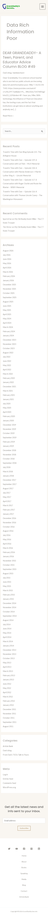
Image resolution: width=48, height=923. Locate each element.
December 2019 (9, 425)
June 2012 (7, 684)
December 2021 (9, 386)
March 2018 (8, 471)
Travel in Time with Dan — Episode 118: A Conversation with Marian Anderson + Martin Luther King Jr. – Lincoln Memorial (22, 172)
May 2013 (7, 663)
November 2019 (9, 429)
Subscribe (24, 828)
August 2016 (8, 531)
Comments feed (9, 783)
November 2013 (9, 654)
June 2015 (7, 582)
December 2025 (9, 284)
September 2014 (9, 616)
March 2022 (8, 374)
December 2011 (9, 709)
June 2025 (7, 306)
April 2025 (7, 314)
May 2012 (7, 688)
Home (24, 856)
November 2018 (9, 454)
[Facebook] (24, 849)
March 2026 (8, 272)
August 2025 (8, 302)
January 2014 (8, 646)
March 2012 (8, 697)
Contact (24, 891)
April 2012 (7, 692)
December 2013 (9, 650)
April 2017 (7, 501)
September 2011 (9, 722)
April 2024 (7, 323)
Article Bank (8, 746)
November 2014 (9, 607)
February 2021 (9, 395)
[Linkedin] (39, 849)
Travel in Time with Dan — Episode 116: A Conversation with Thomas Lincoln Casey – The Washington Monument (22, 195)
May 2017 (7, 497)
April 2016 (7, 544)
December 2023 (9, 340)
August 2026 (8, 251)
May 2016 (7, 539)
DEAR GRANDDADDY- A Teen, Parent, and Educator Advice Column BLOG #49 (22, 59)
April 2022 (7, 369)
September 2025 (9, 297)
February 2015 (9, 595)
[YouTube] (16, 849)
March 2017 (8, 505)
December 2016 (9, 518)
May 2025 (7, 310)
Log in (5, 774)
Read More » (8, 115)
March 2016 (8, 548)
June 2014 (7, 628)
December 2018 (9, 450)
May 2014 (7, 633)
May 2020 (7, 408)
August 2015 (8, 573)
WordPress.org (9, 787)
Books (24, 867)
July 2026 (6, 255)
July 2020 (6, 404)
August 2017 (8, 488)
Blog (24, 885)
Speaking (24, 873)
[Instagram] (31, 849)
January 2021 (8, 399)
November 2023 (9, 344)
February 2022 (9, 378)
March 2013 (8, 671)
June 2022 (7, 361)
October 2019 (8, 433)
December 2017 (9, 480)
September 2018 (9, 463)
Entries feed (8, 779)
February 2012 (9, 701)
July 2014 (6, 624)
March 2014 (8, 641)
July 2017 (6, 493)
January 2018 (8, 476)
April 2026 (7, 268)
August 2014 (8, 620)
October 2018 (8, 459)
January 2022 (8, 382)
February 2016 (9, 552)
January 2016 (8, 556)
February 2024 (9, 331)
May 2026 (7, 263)
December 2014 (9, 603)
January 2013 (8, 679)
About (24, 862)
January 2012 (8, 705)
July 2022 (6, 357)
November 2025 (9, 289)
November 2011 (9, 713)
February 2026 (9, 276)
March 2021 (8, 391)
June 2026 (7, 259)
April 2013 (7, 667)
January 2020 (8, 420)
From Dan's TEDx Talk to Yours (16, 755)
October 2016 (8, 527)
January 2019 (8, 446)
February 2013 (9, 675)
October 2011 (8, 718)
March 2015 (8, 590)
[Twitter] (9, 849)
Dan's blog (7, 73)
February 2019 (9, 442)
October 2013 (8, 658)
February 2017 (9, 510)
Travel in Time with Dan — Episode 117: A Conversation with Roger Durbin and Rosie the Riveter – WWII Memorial (22, 183)
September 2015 (9, 569)
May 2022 (7, 365)
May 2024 (7, 318)
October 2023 (8, 348)
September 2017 (9, 484)
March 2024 (8, 327)
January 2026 (8, 280)
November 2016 (9, 522)
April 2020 (7, 412)
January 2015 (8, 599)
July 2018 (6, 467)
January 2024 (8, 335)
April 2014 (7, 637)
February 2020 (9, 416)
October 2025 (8, 293)
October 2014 (8, 612)
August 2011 (8, 726)
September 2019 (9, 437)
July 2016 (6, 535)
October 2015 (8, 565)
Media (24, 879)
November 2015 (9, 561)
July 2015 (6, 578)
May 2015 (7, 586)
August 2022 (8, 353)
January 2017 (8, 514)
